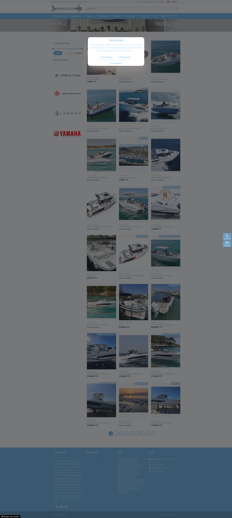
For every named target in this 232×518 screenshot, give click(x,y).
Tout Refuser (107, 57)
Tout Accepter (125, 57)
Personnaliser (116, 63)
